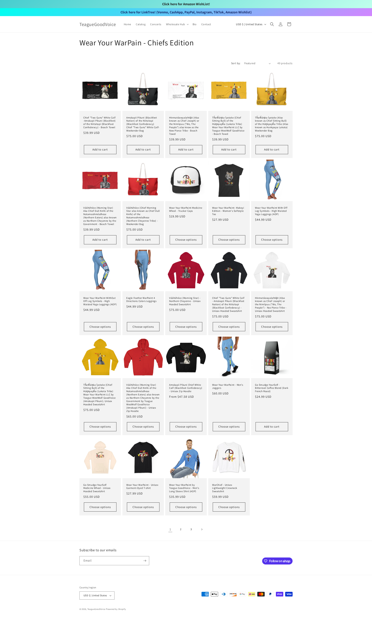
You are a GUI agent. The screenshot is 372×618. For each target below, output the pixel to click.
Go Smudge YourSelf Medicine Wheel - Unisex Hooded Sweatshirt (97, 488)
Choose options (186, 240)
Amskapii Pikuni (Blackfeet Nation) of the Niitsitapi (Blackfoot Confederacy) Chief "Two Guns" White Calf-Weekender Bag (142, 124)
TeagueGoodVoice (96, 609)
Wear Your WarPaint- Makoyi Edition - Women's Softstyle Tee (228, 211)
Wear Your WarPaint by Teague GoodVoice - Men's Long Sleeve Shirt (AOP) (184, 488)
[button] (177, 24)
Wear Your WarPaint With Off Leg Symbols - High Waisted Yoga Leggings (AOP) (271, 211)
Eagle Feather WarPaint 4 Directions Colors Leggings (141, 299)
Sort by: (235, 63)
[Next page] (201, 529)
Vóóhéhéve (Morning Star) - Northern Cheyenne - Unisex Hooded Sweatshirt (185, 301)
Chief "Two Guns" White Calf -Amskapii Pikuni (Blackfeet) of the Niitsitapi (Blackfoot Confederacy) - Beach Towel (99, 122)
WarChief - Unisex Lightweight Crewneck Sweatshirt (224, 488)
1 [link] (170, 529)
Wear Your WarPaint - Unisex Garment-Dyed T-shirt (142, 486)
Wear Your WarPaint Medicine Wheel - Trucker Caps (185, 209)
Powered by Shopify (116, 609)
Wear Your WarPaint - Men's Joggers (227, 386)
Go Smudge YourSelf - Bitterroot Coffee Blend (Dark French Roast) (271, 388)
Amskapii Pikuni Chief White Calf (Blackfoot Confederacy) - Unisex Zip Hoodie (185, 388)
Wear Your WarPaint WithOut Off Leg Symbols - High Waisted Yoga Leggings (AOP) (100, 301)
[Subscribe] (144, 560)
